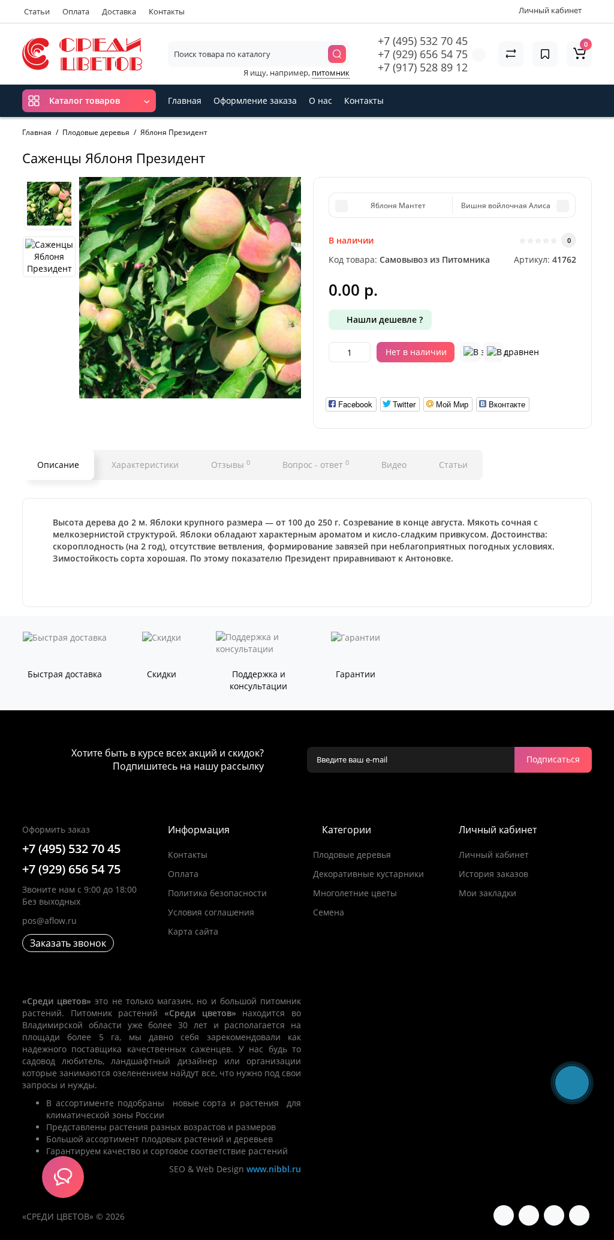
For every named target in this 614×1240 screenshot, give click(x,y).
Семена (328, 912)
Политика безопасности (217, 893)
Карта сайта (193, 931)
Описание (58, 464)
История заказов (493, 873)
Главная (184, 100)
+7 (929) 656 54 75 (423, 54)
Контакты (167, 11)
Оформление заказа (255, 100)
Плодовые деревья (352, 854)
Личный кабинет (494, 854)
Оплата (75, 11)
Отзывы (230, 464)
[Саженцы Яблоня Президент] (190, 288)
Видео (394, 464)
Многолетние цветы (355, 893)
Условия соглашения (211, 912)
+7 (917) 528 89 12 (423, 67)
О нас (320, 100)
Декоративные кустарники (368, 873)
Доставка (119, 11)
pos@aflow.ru (49, 920)
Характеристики (145, 464)
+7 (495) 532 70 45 (423, 41)
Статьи (37, 11)
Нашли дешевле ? (383, 319)
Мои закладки (487, 893)
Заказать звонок (68, 943)
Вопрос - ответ (315, 464)
